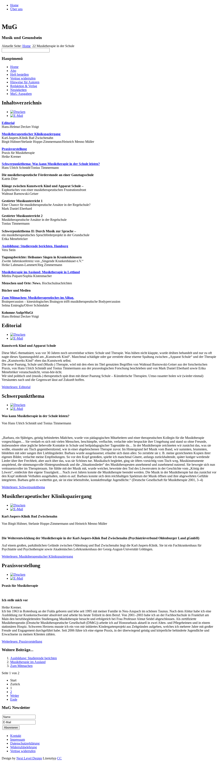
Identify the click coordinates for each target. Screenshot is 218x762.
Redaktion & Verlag (23, 86)
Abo (13, 70)
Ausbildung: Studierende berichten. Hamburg (35, 246)
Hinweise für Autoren (24, 82)
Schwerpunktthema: (51, 164)
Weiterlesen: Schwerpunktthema (23, 487)
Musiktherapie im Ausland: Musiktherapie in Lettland (41, 272)
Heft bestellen (19, 74)
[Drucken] (17, 112)
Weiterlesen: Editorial (16, 387)
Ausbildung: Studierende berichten (33, 658)
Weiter (14, 695)
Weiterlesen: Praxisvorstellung (22, 641)
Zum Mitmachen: (38, 297)
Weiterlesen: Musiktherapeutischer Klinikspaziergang (37, 556)
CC (59, 758)
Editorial (8, 123)
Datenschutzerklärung (25, 743)
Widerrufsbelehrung (23, 747)
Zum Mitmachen (21, 666)
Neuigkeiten (18, 90)
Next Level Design (29, 758)
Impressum (17, 739)
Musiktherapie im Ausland (28, 662)
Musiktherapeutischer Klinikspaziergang (31, 134)
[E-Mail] (16, 115)
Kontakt (15, 735)
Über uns (16, 9)
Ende (13, 699)
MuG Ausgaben (21, 93)
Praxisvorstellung (14, 149)
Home (14, 5)
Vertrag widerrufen (23, 78)
